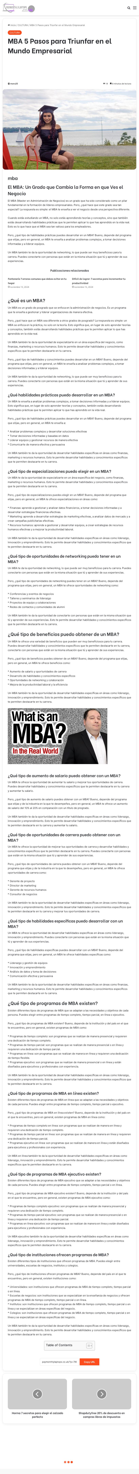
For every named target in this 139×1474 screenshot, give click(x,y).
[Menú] (134, 9)
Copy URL (89, 1361)
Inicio (13, 25)
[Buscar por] (129, 9)
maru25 (14, 83)
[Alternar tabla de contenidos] (87, 1346)
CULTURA (23, 25)
